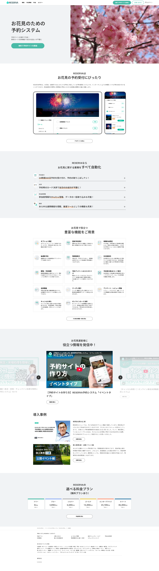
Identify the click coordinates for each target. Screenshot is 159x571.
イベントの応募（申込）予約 (72, 546)
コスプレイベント (112, 546)
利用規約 (39, 538)
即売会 (94, 548)
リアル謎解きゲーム (50, 548)
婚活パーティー (100, 548)
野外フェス (108, 548)
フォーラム (98, 550)
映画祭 (49, 550)
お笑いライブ (83, 550)
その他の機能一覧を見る (79, 318)
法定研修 (50, 546)
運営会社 (39, 558)
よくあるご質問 (75, 536)
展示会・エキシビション (75, 548)
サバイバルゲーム (87, 548)
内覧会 (57, 548)
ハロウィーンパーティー (53, 552)
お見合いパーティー (59, 546)
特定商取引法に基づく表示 (77, 538)
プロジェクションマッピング (67, 552)
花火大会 (108, 550)
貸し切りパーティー (42, 550)
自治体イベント (95, 546)
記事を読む (79, 439)
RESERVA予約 (40, 528)
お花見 (112, 550)
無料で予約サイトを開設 (122, 2)
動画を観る (52, 402)
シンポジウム (90, 550)
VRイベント (45, 546)
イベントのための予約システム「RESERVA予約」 (55, 528)
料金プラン (40, 536)
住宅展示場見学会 (64, 548)
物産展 (77, 550)
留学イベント (40, 548)
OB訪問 (39, 546)
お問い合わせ (138, 2)
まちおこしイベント (85, 546)
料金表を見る (79, 516)
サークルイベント (56, 550)
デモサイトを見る (79, 141)
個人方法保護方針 (58, 538)
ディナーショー (66, 550)
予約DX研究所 (108, 536)
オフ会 (77, 552)
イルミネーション (41, 552)
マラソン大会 (82, 552)
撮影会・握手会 (103, 546)
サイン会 (72, 550)
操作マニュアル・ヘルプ (94, 536)
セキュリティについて (93, 538)
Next (120, 377)
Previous (38, 377)
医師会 (103, 550)
